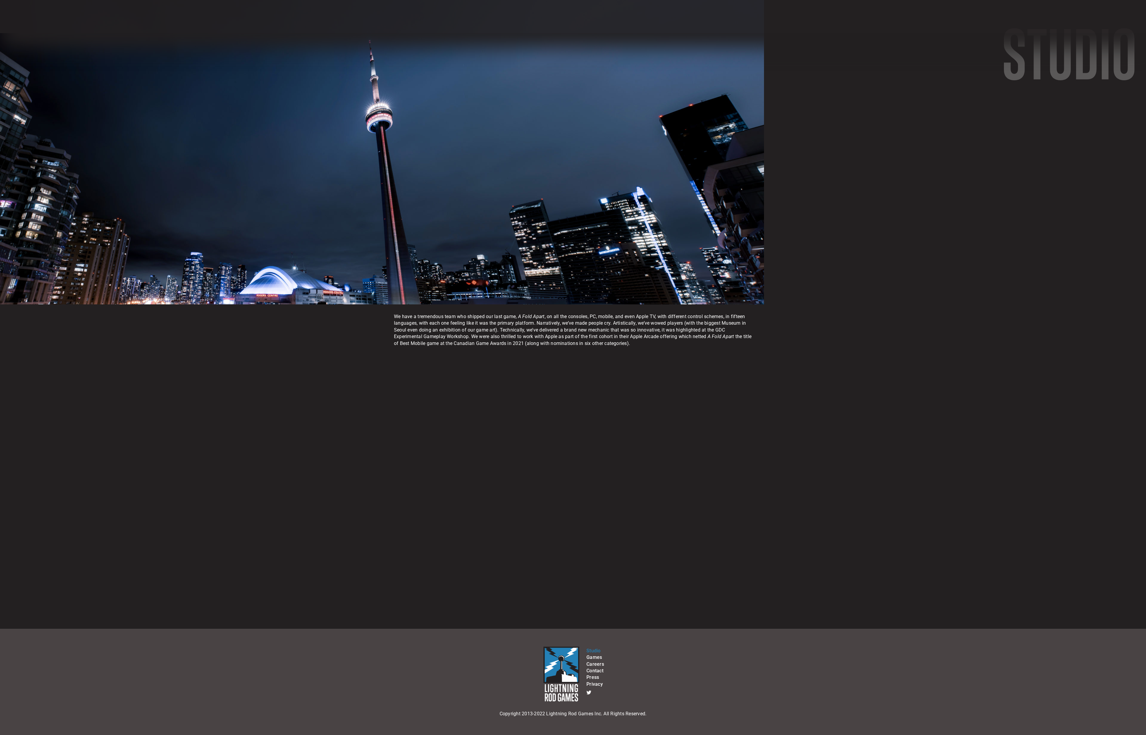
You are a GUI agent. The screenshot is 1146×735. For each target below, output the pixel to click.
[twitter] (588, 692)
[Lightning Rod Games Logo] (561, 649)
